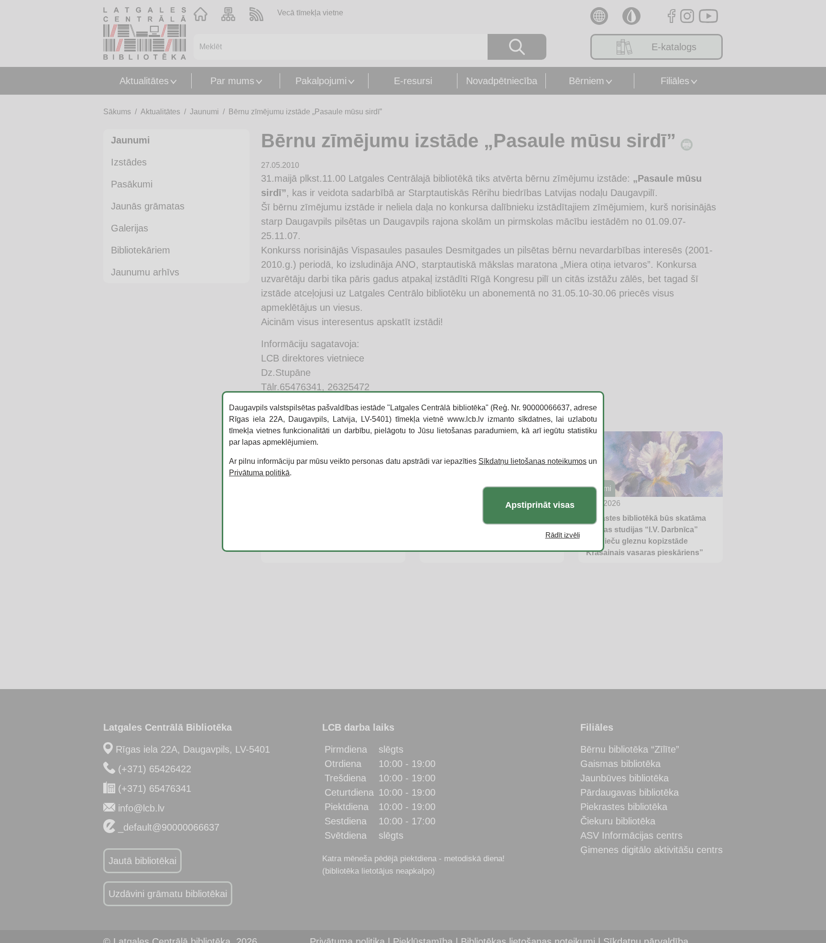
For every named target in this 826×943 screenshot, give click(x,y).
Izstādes (129, 162)
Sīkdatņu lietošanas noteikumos (532, 461)
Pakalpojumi (321, 81)
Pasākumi (131, 184)
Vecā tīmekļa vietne (310, 13)
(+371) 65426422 (154, 769)
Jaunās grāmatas (148, 206)
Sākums (117, 112)
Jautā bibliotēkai (142, 860)
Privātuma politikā (259, 473)
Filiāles (675, 81)
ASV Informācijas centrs (631, 835)
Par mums (232, 81)
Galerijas (129, 228)
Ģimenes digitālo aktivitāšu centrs (651, 849)
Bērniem (586, 81)
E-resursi (413, 81)
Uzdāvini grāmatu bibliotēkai (168, 893)
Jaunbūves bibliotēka (624, 778)
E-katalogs (674, 47)
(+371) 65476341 (154, 788)
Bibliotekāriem (140, 250)
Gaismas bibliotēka (620, 763)
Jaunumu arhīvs (145, 272)
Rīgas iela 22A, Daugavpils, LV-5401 (193, 749)
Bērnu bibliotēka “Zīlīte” (629, 749)
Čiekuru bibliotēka (617, 821)
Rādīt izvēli (562, 535)
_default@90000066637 (168, 827)
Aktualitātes (144, 81)
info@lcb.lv (141, 808)
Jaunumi (204, 112)
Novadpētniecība (501, 81)
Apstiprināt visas (540, 505)
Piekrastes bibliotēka (623, 806)
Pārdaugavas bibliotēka (629, 792)
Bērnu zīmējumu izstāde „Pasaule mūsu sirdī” (305, 112)
